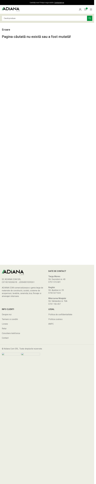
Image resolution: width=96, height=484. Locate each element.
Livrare (5, 324)
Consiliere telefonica (11, 333)
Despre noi (7, 314)
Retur (4, 328)
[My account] (80, 9)
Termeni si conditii (10, 319)
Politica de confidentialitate (60, 314)
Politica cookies (55, 319)
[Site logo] (10, 9)
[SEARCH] (89, 18)
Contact (5, 338)
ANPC (51, 324)
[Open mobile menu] (91, 9)
